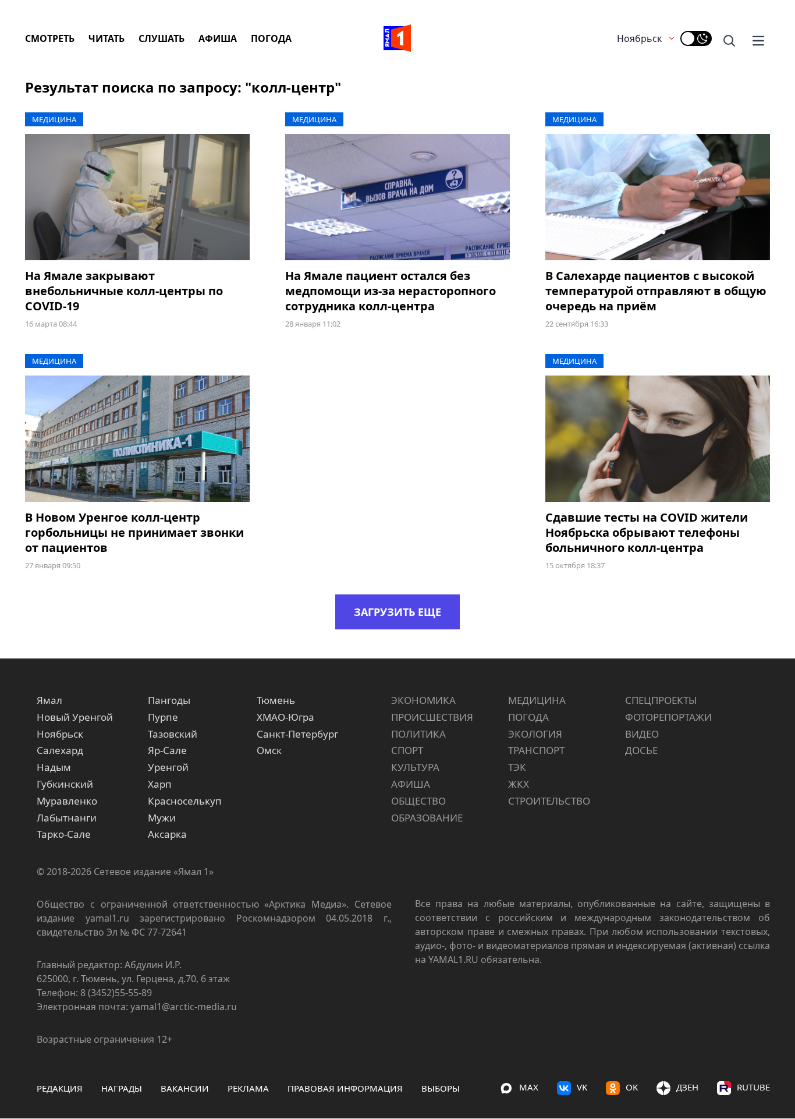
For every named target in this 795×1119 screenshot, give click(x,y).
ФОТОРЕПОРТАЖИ (668, 717)
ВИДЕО (642, 734)
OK (632, 1087)
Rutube (753, 1087)
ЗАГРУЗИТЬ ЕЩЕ (397, 612)
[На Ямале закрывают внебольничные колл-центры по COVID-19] (137, 197)
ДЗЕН (687, 1087)
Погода (271, 38)
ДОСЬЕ (641, 750)
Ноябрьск (639, 38)
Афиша (217, 38)
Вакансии (185, 1088)
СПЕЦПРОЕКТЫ (661, 700)
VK (582, 1087)
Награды (121, 1088)
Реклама (248, 1088)
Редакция (60, 1088)
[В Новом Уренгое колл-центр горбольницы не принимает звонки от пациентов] (137, 439)
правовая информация (345, 1088)
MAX (528, 1087)
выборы (440, 1088)
